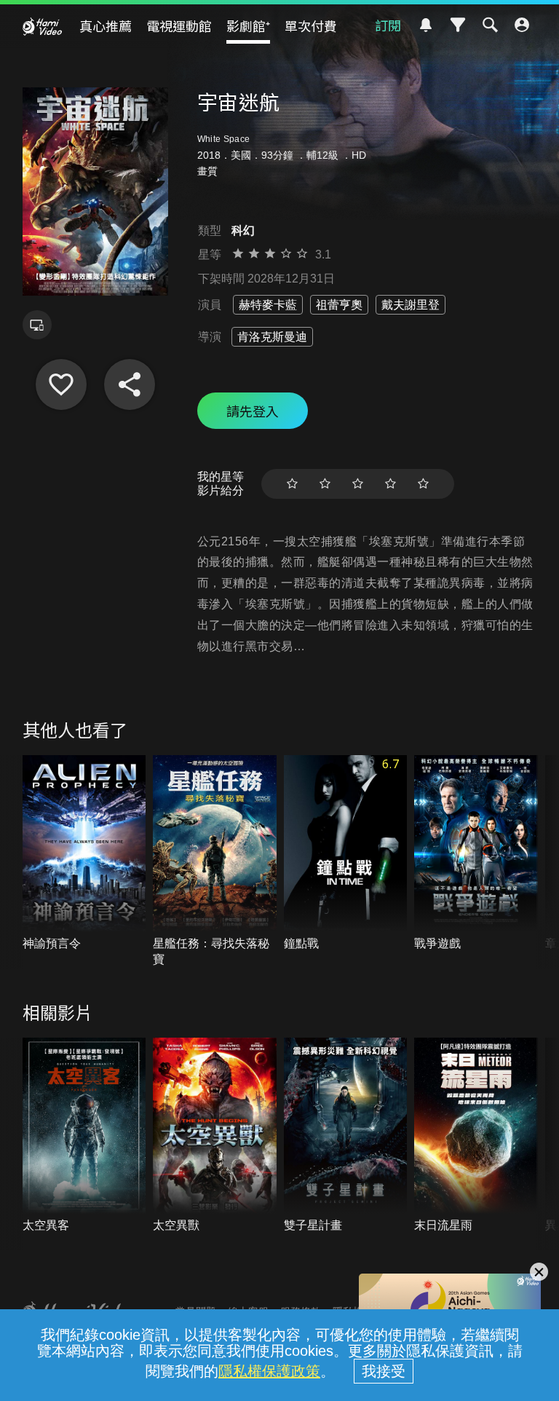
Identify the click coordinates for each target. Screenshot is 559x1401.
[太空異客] (84, 1136)
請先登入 (252, 410)
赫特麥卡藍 (268, 305)
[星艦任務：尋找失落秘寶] (215, 861)
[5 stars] (423, 484)
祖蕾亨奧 (339, 305)
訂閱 (388, 24)
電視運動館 (179, 25)
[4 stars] (390, 484)
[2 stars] (325, 484)
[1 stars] (292, 484)
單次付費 (311, 25)
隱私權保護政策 (269, 1371)
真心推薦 (105, 25)
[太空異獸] (215, 1136)
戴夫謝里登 (410, 305)
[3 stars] (357, 484)
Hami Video (42, 26)
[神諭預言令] (84, 853)
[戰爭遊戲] (476, 853)
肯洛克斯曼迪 (272, 337)
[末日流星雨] (476, 1136)
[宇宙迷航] (61, 384)
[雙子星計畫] (346, 1136)
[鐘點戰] (346, 853)
